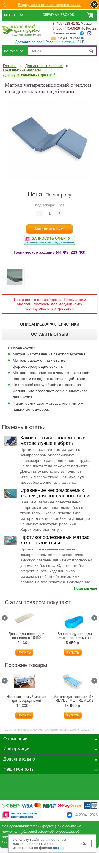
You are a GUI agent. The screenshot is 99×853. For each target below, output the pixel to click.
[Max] (89, 33)
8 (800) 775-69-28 (66, 28)
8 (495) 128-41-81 (66, 23)
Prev (5, 618)
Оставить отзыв (49, 334)
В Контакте (69, 815)
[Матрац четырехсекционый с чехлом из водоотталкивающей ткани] (49, 179)
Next (26, 277)
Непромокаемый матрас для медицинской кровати (26, 700)
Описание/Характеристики (49, 324)
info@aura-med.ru (70, 38)
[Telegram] (81, 33)
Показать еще (85, 588)
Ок (83, 844)
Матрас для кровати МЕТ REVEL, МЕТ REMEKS (74, 699)
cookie (58, 848)
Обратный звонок (58, 15)
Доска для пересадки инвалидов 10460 (26, 636)
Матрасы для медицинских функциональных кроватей (53, 306)
